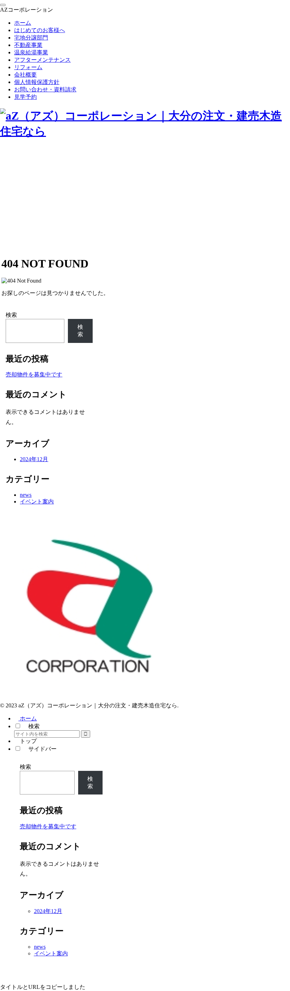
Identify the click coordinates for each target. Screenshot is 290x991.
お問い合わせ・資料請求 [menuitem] (45, 89)
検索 (11, 315)
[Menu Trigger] (3, 5)
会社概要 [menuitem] (25, 75)
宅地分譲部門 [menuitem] (31, 38)
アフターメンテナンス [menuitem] (42, 60)
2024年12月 (34, 459)
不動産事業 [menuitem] (28, 45)
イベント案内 (37, 501)
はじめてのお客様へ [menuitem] (39, 30)
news (25, 495)
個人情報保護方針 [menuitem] (36, 82)
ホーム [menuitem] (22, 23)
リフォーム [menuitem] (28, 67)
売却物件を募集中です (34, 374)
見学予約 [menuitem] (25, 97)
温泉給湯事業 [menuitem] (31, 52)
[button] (85, 734)
